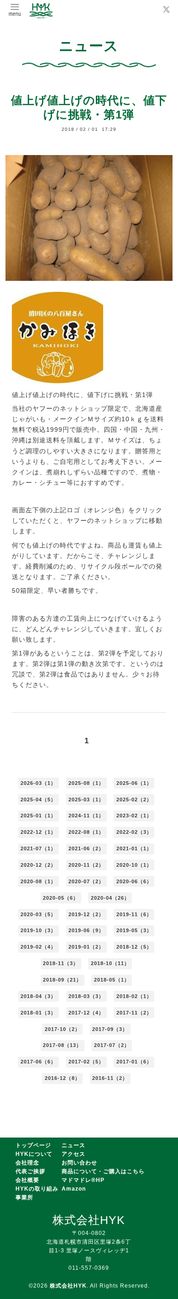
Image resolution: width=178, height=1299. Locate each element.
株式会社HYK (68, 1286)
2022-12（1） (38, 832)
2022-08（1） (86, 832)
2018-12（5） (134, 947)
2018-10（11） (110, 963)
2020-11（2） (86, 865)
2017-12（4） (86, 1012)
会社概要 (27, 1180)
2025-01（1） (38, 815)
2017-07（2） (112, 1045)
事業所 (24, 1197)
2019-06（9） (86, 930)
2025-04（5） (38, 799)
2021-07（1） (38, 848)
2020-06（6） (134, 881)
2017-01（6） (134, 1061)
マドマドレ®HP (83, 1180)
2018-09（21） (62, 979)
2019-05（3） (134, 930)
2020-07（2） (86, 881)
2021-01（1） (134, 848)
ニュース (73, 1145)
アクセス (73, 1154)
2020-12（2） (38, 865)
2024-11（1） (86, 815)
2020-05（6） (61, 898)
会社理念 (27, 1162)
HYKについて (34, 1154)
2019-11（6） (134, 914)
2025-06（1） (134, 783)
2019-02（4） (38, 947)
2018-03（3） (86, 996)
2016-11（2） (110, 1078)
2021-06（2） (86, 848)
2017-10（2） (62, 1029)
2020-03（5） (38, 914)
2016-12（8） (62, 1078)
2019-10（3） (38, 930)
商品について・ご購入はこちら (103, 1171)
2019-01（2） (86, 947)
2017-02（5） (86, 1061)
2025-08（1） (86, 783)
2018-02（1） (134, 996)
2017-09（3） (110, 1029)
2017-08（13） (62, 1045)
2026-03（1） (38, 783)
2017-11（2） (134, 1012)
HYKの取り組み (37, 1189)
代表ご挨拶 (30, 1171)
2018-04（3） (38, 996)
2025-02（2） (134, 799)
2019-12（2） (86, 914)
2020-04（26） (110, 898)
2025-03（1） (86, 799)
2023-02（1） (134, 815)
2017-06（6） (38, 1061)
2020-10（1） (134, 865)
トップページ (33, 1145)
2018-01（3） (38, 1012)
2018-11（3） (61, 963)
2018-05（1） (112, 979)
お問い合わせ (79, 1162)
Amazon (74, 1189)
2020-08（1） (38, 881)
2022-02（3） (134, 832)
